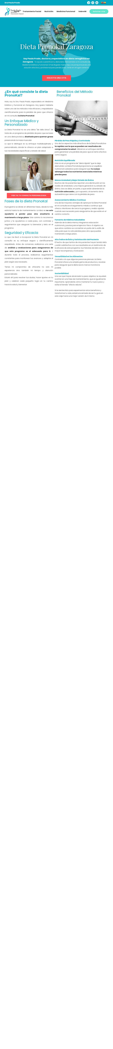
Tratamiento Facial (32, 11)
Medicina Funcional (66, 11)
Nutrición (48, 11)
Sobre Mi (82, 11)
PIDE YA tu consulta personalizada (28, 195)
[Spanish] (104, 2)
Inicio (16, 11)
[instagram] (92, 2)
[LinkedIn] (96, 2)
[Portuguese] (102, 2)
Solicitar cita (99, 11)
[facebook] (88, 2)
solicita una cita (56, 78)
